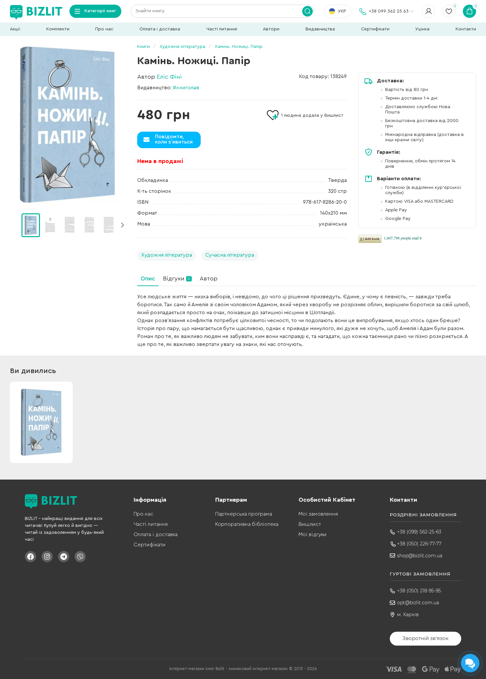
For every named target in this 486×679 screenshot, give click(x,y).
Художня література (166, 255)
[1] (50, 224)
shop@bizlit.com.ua (419, 556)
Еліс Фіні (169, 77)
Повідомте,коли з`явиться (174, 139)
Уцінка (422, 29)
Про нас (104, 29)
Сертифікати (375, 29)
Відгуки (176, 278)
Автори (271, 29)
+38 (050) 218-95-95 (419, 591)
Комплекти (57, 29)
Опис (148, 278)
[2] (69, 224)
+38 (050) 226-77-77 (419, 544)
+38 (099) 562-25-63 (419, 532)
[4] (108, 224)
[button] (122, 225)
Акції (15, 29)
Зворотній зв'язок (425, 638)
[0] (30, 225)
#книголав (186, 87)
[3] (89, 224)
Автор (209, 278)
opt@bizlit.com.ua (418, 603)
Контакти (466, 29)
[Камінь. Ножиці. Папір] (68, 124)
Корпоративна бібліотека (246, 524)
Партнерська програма (243, 514)
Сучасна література (229, 255)
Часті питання (221, 29)
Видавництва (320, 29)
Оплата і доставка (160, 29)
